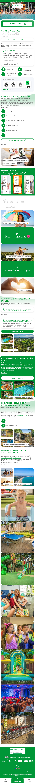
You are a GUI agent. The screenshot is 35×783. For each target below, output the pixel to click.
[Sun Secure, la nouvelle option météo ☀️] (17, 226)
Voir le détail (6, 192)
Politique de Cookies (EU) (15, 774)
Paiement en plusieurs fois (17, 270)
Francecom (22, 772)
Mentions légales (6, 774)
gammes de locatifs (22, 415)
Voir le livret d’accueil (17, 331)
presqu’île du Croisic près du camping (11, 458)
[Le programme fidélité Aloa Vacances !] (17, 260)
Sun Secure (20, 309)
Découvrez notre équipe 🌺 (17, 236)
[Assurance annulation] (17, 293)
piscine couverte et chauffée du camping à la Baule (16, 363)
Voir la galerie (17, 378)
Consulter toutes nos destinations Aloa (20, 757)
